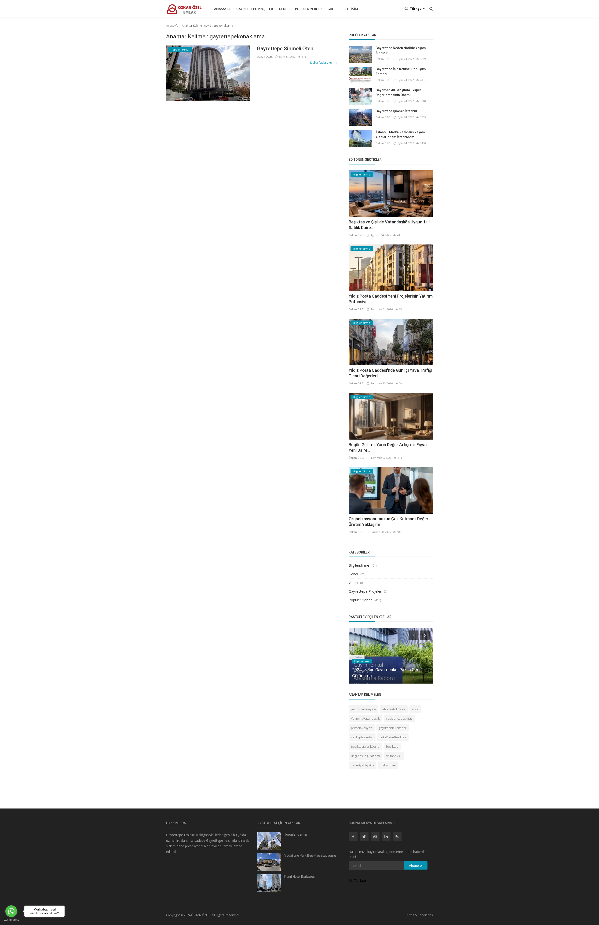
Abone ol (416, 865)
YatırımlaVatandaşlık (365, 718)
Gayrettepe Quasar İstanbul (396, 111)
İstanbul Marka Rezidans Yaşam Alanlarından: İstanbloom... (400, 134)
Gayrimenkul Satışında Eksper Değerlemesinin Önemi (398, 92)
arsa (415, 709)
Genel (284, 9)
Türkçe (416, 8)
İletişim (351, 9)
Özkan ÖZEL (265, 56)
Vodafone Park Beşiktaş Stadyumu (310, 855)
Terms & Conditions (419, 915)
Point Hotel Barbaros (299, 876)
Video (353, 582)
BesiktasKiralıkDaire (365, 746)
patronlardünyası (363, 709)
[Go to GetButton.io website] (11, 920)
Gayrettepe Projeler (254, 9)
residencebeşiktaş (399, 718)
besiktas (392, 746)
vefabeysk (394, 756)
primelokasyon (361, 728)
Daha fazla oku (321, 62)
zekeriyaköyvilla (362, 765)
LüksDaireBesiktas (393, 737)
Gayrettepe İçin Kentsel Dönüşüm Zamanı (401, 71)
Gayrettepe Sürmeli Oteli (285, 48)
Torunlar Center (295, 834)
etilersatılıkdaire (393, 709)
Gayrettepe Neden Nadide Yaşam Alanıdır (401, 50)
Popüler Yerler (308, 9)
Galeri (333, 9)
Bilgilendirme (359, 565)
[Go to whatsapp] (11, 911)
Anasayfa (222, 9)
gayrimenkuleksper (392, 728)
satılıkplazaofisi (362, 737)
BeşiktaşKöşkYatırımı (365, 756)
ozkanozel (388, 765)
